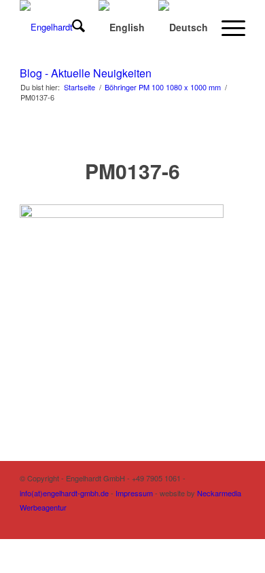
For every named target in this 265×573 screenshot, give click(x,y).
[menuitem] (71, 27)
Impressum (134, 492)
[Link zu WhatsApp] (235, 522)
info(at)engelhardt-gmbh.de (64, 492)
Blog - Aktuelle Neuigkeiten (86, 73)
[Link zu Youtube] (215, 522)
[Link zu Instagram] (174, 522)
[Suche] (71, 27)
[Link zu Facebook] (194, 522)
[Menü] (226, 27)
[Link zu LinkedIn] (153, 522)
